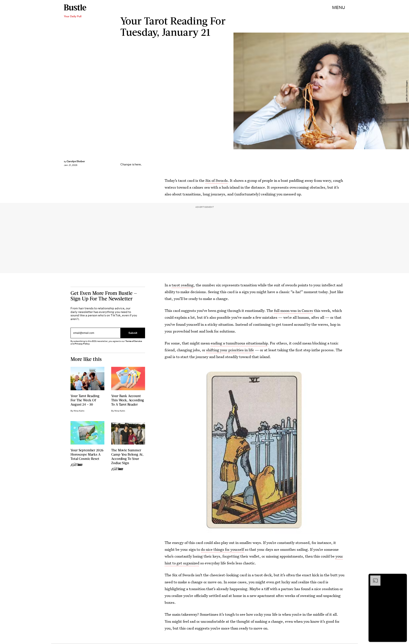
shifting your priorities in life (230, 349)
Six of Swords (216, 180)
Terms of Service (133, 341)
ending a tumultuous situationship (239, 343)
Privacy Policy (82, 343)
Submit (132, 333)
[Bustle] (75, 7)
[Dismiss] (402, 577)
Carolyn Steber (76, 161)
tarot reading (183, 285)
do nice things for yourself (222, 549)
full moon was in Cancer (293, 310)
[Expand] (373, 577)
